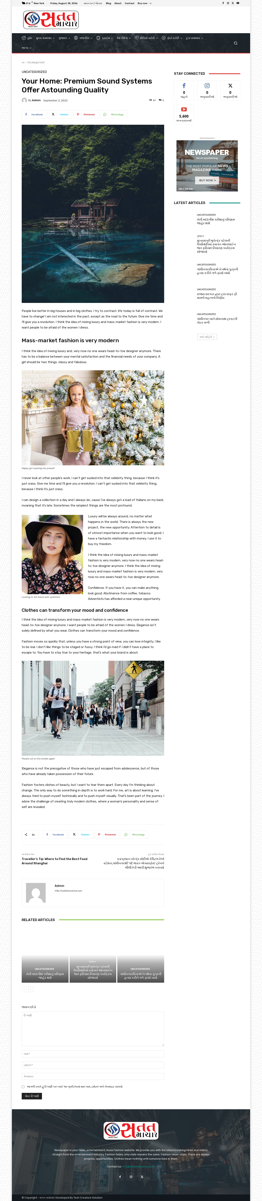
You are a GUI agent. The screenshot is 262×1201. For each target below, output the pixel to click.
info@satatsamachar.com (138, 1166)
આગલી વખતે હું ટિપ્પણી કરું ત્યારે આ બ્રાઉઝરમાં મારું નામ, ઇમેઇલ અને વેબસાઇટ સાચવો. (75, 1086)
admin (36, 100)
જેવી (184, 83)
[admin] (25, 100)
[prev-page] (24, 989)
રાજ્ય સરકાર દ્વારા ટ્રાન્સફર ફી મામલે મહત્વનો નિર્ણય (217, 296)
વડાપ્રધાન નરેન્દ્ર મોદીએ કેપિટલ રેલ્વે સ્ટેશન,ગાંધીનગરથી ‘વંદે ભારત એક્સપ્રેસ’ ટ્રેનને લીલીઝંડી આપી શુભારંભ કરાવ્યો (134, 863)
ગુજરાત (92, 962)
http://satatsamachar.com (68, 891)
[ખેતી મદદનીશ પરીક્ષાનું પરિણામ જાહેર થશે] (45, 955)
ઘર (23, 62)
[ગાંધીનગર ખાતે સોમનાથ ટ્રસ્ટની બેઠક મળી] (184, 319)
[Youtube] (237, 3)
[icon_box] (145, 4)
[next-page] (30, 989)
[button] (235, 43)
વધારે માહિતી (206, 337)
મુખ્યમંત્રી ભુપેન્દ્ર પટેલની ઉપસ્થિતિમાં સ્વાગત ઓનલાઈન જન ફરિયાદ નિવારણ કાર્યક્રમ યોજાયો (92, 972)
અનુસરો (207, 83)
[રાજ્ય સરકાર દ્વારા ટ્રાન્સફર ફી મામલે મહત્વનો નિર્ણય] (184, 294)
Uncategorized (35, 62)
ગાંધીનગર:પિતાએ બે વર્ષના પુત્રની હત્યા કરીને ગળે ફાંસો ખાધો (140, 976)
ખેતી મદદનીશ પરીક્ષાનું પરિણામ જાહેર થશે (45, 976)
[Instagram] (228, 3)
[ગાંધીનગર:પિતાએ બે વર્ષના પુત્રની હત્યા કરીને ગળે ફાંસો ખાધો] (140, 955)
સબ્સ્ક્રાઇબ (184, 107)
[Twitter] (232, 3)
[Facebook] (223, 3)
